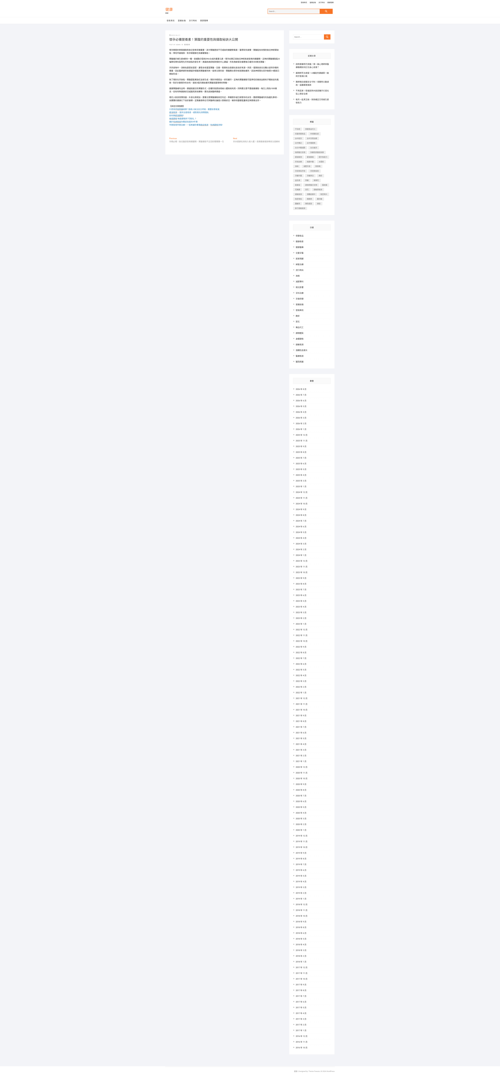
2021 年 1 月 (301, 761)
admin (177, 45)
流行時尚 (321, 3)
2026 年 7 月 (301, 395)
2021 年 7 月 (301, 727)
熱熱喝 (317, 166)
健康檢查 (300, 241)
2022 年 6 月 (301, 664)
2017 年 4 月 (301, 1013)
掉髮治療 (300, 264)
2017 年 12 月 (301, 967)
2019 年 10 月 (301, 847)
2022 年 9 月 (301, 647)
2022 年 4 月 (301, 675)
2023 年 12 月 (301, 561)
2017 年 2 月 (301, 1025)
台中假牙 (298, 138)
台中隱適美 (311, 143)
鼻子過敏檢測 (300, 208)
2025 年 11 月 (301, 441)
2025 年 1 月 (301, 486)
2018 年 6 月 (301, 933)
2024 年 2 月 (301, 549)
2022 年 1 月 (301, 693)
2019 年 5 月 (301, 876)
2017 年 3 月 (301, 1019)
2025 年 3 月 (301, 481)
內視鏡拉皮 (314, 134)
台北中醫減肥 (300, 148)
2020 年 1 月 (301, 830)
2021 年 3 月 (301, 750)
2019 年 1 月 (301, 899)
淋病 (296, 166)
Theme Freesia (314, 1071)
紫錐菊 (297, 185)
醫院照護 (300, 362)
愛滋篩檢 (310, 157)
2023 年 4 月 (301, 607)
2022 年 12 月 (301, 630)
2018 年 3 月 (301, 950)
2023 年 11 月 (301, 567)
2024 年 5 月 (301, 532)
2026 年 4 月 (301, 412)
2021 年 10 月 (301, 710)
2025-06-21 (175, 35)
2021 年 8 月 (301, 721)
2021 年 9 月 (301, 715)
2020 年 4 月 (301, 813)
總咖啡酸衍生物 (311, 185)
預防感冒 (308, 204)
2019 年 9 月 (301, 853)
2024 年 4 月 (301, 538)
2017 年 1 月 (301, 1030)
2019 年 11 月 (301, 841)
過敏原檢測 (318, 190)
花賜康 (297, 190)
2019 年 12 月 (301, 836)
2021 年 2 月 (301, 755)
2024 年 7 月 (301, 521)
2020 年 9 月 (301, 784)
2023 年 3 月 (301, 612)
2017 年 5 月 (301, 1007)
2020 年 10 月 (301, 778)
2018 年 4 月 (301, 944)
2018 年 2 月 (301, 956)
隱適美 (309, 199)
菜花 (307, 190)
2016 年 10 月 (301, 1048)
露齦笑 (297, 204)
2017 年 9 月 (301, 985)
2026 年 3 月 (301, 418)
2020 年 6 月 (301, 801)
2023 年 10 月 (301, 572)
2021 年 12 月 (301, 698)
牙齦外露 (298, 176)
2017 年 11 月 (301, 973)
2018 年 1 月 (301, 962)
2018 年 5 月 (301, 939)
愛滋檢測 (298, 157)
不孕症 (297, 129)
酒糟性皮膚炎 (301, 350)
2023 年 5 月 (301, 601)
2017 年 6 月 (301, 1002)
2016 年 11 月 (301, 1042)
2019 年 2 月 (301, 893)
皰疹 (320, 176)
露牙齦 (319, 199)
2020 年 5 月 (301, 807)
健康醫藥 (330, 3)
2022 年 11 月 (301, 635)
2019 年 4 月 (301, 881)
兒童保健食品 (300, 134)
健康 (169, 9)
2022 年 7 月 (301, 658)
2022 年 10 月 (301, 641)
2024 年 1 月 (301, 555)
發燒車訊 (304, 3)
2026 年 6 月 (301, 400)
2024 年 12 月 (301, 492)
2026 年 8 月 (301, 389)
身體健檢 (300, 339)
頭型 (318, 204)
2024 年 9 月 (301, 509)
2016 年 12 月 (301, 1036)
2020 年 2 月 (301, 824)
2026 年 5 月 (301, 406)
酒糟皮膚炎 (311, 194)
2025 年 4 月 (301, 475)
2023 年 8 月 (301, 584)
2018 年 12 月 (301, 904)
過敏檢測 (298, 194)
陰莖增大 (323, 194)
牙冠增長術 (314, 171)
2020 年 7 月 (301, 796)
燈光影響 (300, 287)
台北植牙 (313, 148)
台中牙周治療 (312, 138)
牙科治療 (300, 293)
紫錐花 (316, 180)
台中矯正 (298, 143)
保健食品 (300, 236)
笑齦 (307, 180)
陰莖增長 (298, 199)
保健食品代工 (310, 129)
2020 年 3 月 (301, 818)
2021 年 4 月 (301, 744)
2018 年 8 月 (301, 927)
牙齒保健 (300, 299)
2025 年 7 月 (301, 458)
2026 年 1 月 (301, 429)
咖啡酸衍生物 (300, 152)
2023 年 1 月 (301, 624)
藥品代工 (300, 327)
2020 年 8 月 (301, 790)
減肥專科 (300, 281)
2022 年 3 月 (301, 681)
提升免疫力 (323, 157)
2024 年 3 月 (301, 544)
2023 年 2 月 (301, 618)
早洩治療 (298, 162)
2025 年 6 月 (301, 463)
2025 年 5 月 (301, 469)
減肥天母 (307, 166)
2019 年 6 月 (301, 870)
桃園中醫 (310, 162)
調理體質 (300, 333)
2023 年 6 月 (301, 595)
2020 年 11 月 (301, 773)
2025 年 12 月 (301, 435)
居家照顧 (300, 259)
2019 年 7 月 (301, 864)
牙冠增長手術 (300, 171)
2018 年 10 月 (301, 916)
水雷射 (321, 162)
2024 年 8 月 (301, 515)
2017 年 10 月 (301, 979)
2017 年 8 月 (301, 990)
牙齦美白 (310, 176)
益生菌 (297, 180)
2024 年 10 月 (301, 504)
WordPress (330, 1071)
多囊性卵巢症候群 (317, 152)
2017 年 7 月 (301, 996)
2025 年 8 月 (301, 452)
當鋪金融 (313, 3)
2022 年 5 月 (301, 670)
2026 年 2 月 (301, 423)
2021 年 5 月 (301, 738)
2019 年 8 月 (301, 859)
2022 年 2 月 (301, 687)
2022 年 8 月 (301, 652)
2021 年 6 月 (301, 733)
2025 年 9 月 (301, 446)
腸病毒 (324, 185)
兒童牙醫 (300, 253)
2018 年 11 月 (301, 910)
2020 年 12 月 (301, 767)
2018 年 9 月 (301, 922)
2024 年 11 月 (301, 498)
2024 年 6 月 (301, 526)
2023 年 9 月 (301, 578)
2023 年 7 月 (301, 589)
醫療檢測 (300, 356)
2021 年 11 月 (301, 704)
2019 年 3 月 (301, 887)
